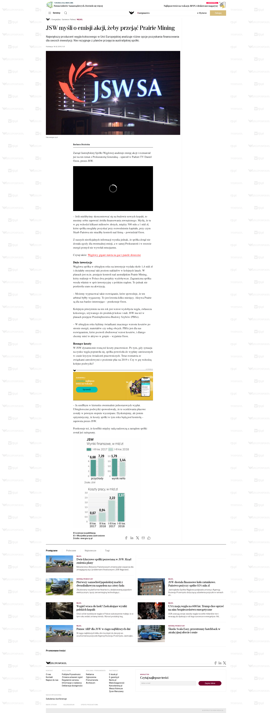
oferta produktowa (89, 705)
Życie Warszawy (116, 691)
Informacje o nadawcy (72, 683)
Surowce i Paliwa (68, 20)
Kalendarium (68, 705)
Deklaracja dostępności (72, 686)
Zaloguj (218, 13)
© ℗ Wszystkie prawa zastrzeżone (89, 536)
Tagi (107, 550)
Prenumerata (92, 680)
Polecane (71, 550)
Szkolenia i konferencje (56, 699)
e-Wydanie (202, 13)
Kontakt (49, 677)
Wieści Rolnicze (116, 688)
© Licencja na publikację (84, 533)
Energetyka (56, 20)
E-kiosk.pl (113, 674)
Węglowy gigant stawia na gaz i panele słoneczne (114, 255)
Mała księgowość (116, 683)
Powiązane (52, 550)
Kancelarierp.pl (115, 686)
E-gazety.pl (114, 677)
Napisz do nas (52, 680)
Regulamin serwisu (70, 680)
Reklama (90, 674)
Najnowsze (90, 550)
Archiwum (90, 683)
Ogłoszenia (91, 677)
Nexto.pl (112, 680)
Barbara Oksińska (81, 144)
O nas (48, 674)
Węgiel (80, 20)
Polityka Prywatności (71, 674)
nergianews (143, 13)
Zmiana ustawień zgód (72, 677)
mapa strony (51, 705)
